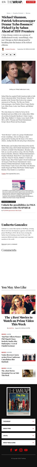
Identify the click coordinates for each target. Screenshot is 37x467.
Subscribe (31, 2)
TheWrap (6, 421)
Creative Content (18, 13)
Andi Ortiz (11, 328)
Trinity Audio (19, 89)
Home (8, 13)
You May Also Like (14, 287)
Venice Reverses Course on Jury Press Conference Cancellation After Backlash (11, 358)
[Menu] (4, 2)
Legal (5, 435)
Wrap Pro (7, 428)
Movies (28, 13)
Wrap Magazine (9, 442)
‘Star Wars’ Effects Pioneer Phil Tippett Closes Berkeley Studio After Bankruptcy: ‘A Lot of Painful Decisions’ (11, 341)
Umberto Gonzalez (10, 49)
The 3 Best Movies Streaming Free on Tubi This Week (10, 373)
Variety (4, 174)
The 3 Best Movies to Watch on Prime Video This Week (18, 321)
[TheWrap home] (14, 2)
